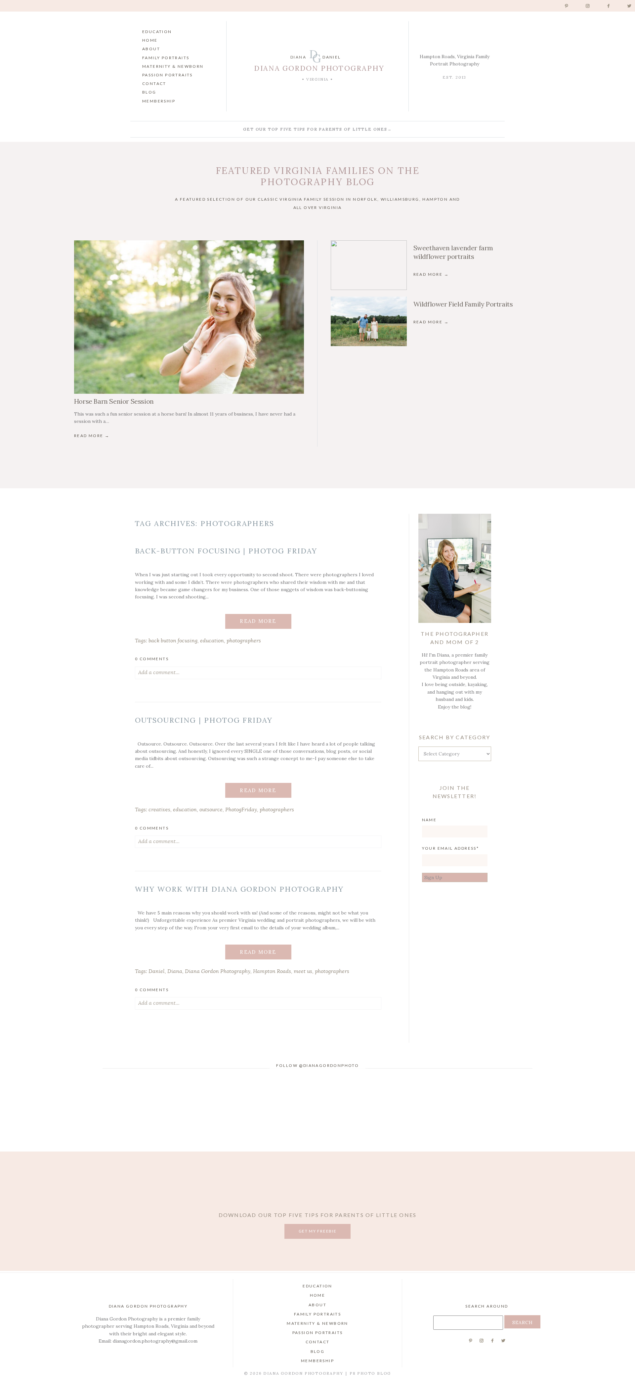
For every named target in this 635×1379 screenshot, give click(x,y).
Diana (174, 971)
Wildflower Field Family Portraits (463, 304)
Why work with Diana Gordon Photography (239, 889)
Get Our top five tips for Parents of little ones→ (317, 129)
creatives (159, 809)
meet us (303, 971)
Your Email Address (449, 848)
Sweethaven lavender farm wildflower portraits (453, 252)
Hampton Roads (272, 971)
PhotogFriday (241, 809)
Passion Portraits (167, 74)
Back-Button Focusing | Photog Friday (226, 550)
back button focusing (172, 640)
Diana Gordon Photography (217, 971)
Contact (154, 83)
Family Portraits (165, 57)
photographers (244, 640)
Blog (149, 92)
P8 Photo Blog (370, 1373)
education (212, 640)
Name (429, 819)
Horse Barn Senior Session (114, 401)
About (151, 48)
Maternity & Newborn (173, 66)
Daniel (156, 971)
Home (150, 40)
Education (157, 31)
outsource (211, 809)
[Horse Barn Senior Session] (189, 317)
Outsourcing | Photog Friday (204, 720)
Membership (158, 101)
